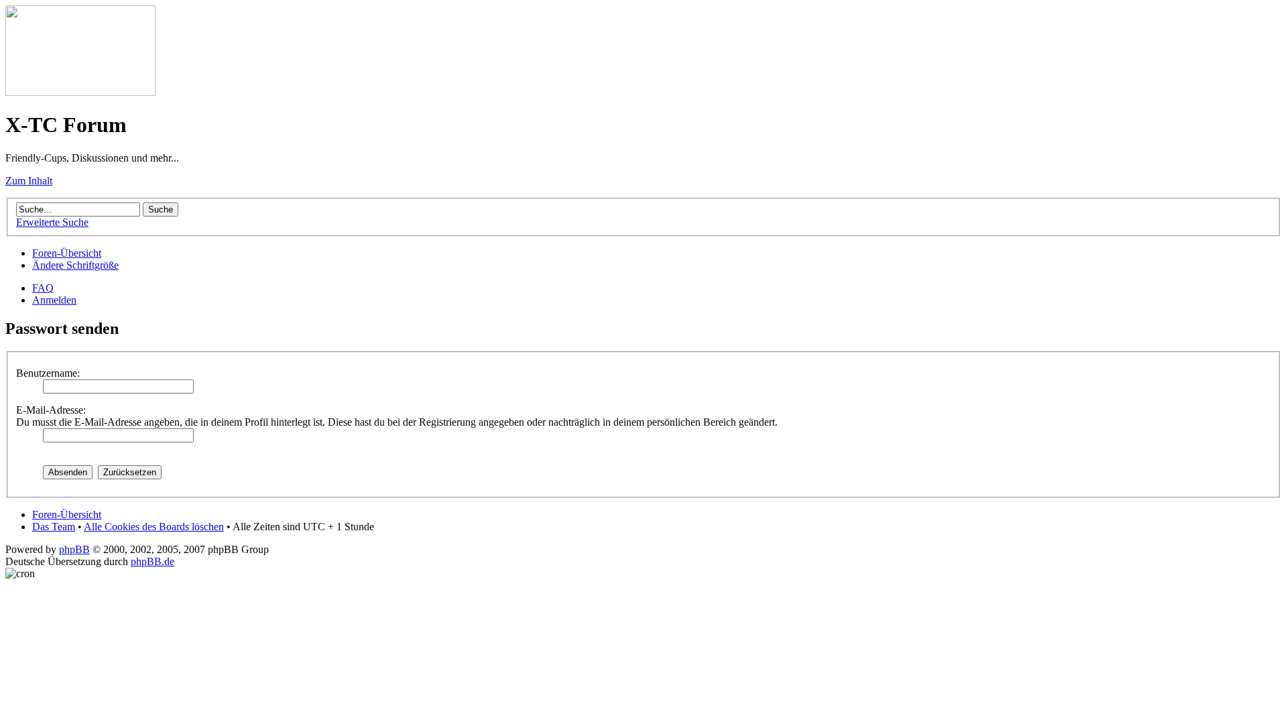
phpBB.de (152, 561)
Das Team (53, 526)
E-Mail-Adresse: (51, 410)
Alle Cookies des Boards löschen (154, 526)
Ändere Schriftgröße (75, 265)
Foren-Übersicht (66, 253)
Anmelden (54, 300)
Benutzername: (48, 373)
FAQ (43, 288)
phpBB (74, 549)
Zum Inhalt (28, 180)
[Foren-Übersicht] (80, 92)
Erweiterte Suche (52, 222)
